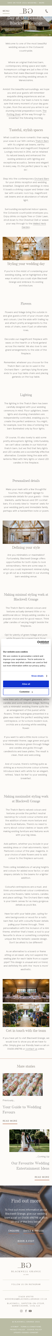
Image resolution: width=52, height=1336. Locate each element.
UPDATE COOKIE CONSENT (26, 1332)
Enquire (13, 1230)
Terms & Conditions (31, 1326)
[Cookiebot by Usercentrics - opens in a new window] (37, 642)
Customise (24, 692)
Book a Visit (26, 1240)
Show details (37, 676)
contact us (31, 1048)
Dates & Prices (33, 1230)
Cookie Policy (34, 1329)
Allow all (26, 684)
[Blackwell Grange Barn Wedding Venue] (26, 11)
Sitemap (15, 1326)
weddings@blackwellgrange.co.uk (26, 1299)
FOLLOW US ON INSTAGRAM (26, 1284)
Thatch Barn (42, 141)
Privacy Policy (17, 1329)
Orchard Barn (41, 178)
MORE (42, 3)
